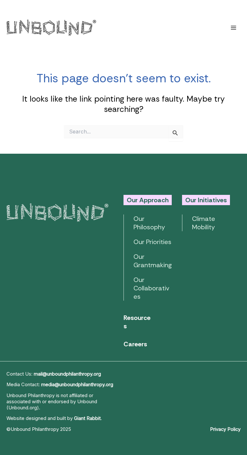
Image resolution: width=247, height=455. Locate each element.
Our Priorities (152, 242)
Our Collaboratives (151, 288)
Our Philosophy (149, 222)
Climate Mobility (203, 222)
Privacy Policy (225, 429)
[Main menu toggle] (233, 27)
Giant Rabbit (87, 418)
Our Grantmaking (152, 260)
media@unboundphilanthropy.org (77, 384)
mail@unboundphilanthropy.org (67, 374)
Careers (135, 344)
